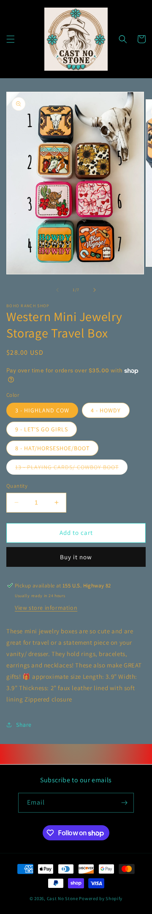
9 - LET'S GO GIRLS (41, 429)
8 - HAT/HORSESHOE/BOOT (52, 448)
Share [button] (24, 724)
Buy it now (76, 557)
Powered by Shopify (100, 898)
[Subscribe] (124, 803)
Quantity (16, 485)
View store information (46, 607)
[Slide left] (57, 290)
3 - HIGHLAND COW (42, 410)
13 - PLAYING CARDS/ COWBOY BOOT (71, 469)
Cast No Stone (62, 898)
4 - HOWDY (106, 410)
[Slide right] (94, 290)
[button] (10, 39)
